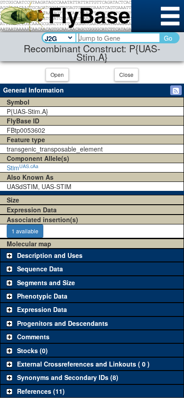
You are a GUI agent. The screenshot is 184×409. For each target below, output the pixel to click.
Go (168, 38)
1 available (25, 231)
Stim (22, 167)
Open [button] (57, 74)
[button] (176, 90)
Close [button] (126, 74)
